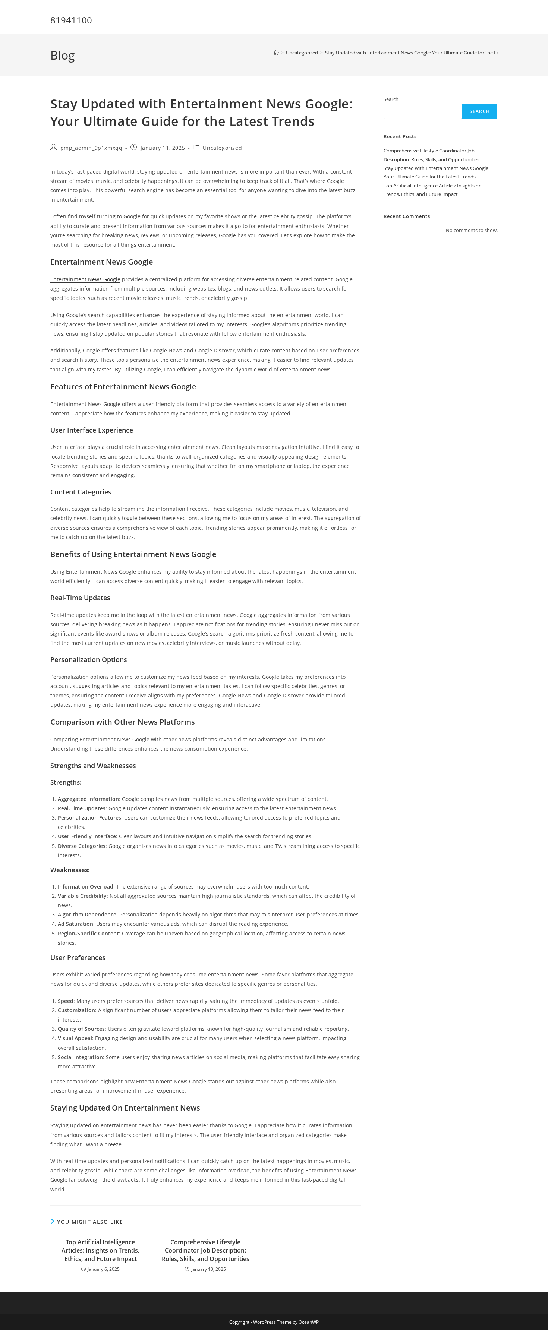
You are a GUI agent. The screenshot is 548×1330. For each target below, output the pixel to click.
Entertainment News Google (85, 279)
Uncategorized (222, 147)
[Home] (276, 52)
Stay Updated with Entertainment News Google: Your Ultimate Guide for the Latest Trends (424, 52)
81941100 (71, 20)
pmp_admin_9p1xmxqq (91, 147)
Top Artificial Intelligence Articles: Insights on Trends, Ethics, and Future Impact (100, 1250)
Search (391, 99)
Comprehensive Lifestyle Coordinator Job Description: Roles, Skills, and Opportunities (205, 1250)
